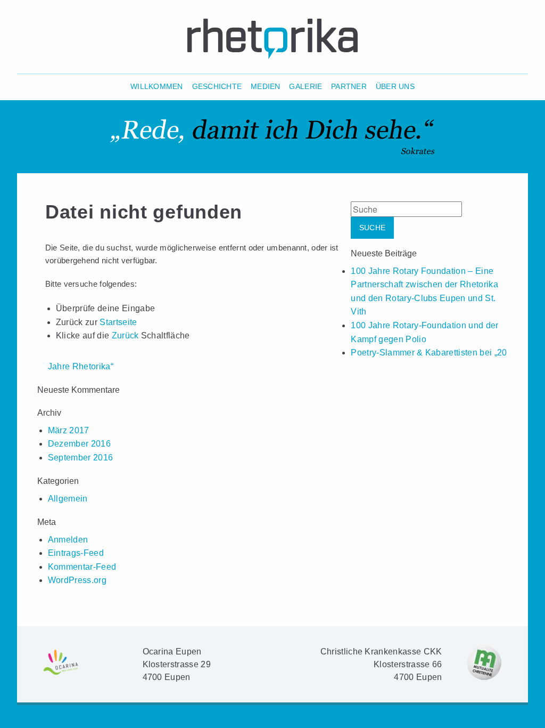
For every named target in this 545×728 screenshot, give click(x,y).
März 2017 (68, 430)
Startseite (118, 322)
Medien (265, 87)
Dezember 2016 (79, 443)
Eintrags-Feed (76, 552)
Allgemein (68, 498)
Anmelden (68, 539)
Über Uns (395, 87)
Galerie (305, 87)
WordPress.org (77, 580)
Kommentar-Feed (82, 566)
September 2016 (80, 457)
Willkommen (156, 87)
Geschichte (217, 87)
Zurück (125, 335)
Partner (349, 87)
